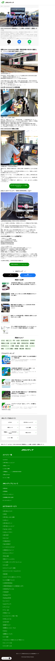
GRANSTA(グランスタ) (8, 589)
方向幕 (26, 345)
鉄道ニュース (8, 340)
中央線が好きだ (6, 541)
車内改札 (22, 345)
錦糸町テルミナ (6, 624)
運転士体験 (22, 348)
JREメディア (4, 444)
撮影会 (2, 348)
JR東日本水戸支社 (24, 343)
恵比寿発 (5, 574)
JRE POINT (6, 535)
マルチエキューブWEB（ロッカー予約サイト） (14, 639)
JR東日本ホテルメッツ (8, 550)
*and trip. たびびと (7, 529)
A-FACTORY (6, 621)
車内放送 (17, 345)
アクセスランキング (7, 353)
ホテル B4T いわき (7, 645)
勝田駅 (18, 343)
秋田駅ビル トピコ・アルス (9, 627)
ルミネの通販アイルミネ (8, 580)
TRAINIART (6, 592)
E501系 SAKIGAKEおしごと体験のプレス (18, 186)
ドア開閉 (12, 345)
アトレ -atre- (6, 610)
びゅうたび (5, 538)
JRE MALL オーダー (7, 511)
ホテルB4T (5, 565)
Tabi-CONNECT (7, 544)
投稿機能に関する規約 (8, 497)
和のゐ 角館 (6, 556)
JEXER (5, 514)
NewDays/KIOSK (7, 598)
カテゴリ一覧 (7, 455)
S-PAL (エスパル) (7, 619)
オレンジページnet (7, 642)
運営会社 (5, 488)
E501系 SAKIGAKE (25, 340)
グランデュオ (6, 607)
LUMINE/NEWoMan (7, 583)
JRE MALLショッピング (8, 526)
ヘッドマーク (32, 345)
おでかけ (3, 340)
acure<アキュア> (7, 604)
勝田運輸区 (32, 343)
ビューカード (6, 601)
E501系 (17, 340)
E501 (14, 340)
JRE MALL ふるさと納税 (8, 517)
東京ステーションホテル (8, 559)
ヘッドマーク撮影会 (9, 348)
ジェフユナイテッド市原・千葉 (10, 616)
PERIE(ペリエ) (6, 613)
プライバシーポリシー (8, 494)
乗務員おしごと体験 (5, 343)
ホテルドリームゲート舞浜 (9, 568)
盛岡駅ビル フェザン (8, 633)
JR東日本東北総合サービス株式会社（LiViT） (13, 586)
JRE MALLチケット (5, 345)
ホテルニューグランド (8, 553)
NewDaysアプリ (7, 595)
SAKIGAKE (32, 340)
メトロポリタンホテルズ (8, 547)
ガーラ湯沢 (5, 636)
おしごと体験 (13, 343)
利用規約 (5, 491)
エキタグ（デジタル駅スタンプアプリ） (12, 577)
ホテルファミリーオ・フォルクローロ (11, 571)
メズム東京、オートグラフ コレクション (12, 562)
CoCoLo (5, 630)
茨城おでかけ (28, 348)
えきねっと (5, 520)
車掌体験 (16, 348)
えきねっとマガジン (7, 532)
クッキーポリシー (7, 500)
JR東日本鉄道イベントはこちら (19, 264)
